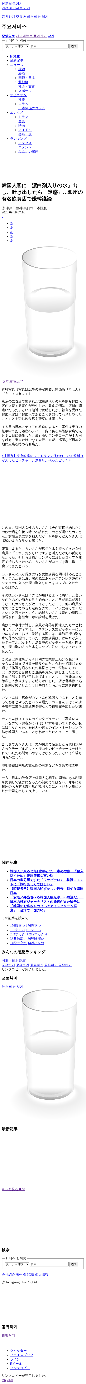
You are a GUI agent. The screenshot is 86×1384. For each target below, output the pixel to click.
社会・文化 (26, 86)
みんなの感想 (28, 151)
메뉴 (10, 1380)
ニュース (16, 64)
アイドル (25, 130)
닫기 (51, 36)
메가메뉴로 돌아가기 (31, 36)
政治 (21, 69)
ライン (15, 1359)
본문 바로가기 (12, 3)
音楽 (21, 121)
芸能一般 (25, 134)
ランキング (18, 138)
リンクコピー (20, 1368)
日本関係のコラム (31, 108)
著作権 (21, 1274)
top (4, 1380)
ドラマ (23, 117)
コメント (25, 147)
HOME (15, 56)
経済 (21, 73)
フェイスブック (21, 1355)
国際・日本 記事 (14, 960)
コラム (23, 104)
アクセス (25, 143)
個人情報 (41, 1274)
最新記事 (16, 60)
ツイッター (18, 1350)
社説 (21, 99)
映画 (21, 125)
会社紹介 (8, 1274)
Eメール (16, 1363)
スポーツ (25, 91)
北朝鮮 (23, 82)
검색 (74, 46)
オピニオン (18, 95)
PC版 (30, 1274)
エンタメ (16, 112)
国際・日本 (26, 77)
